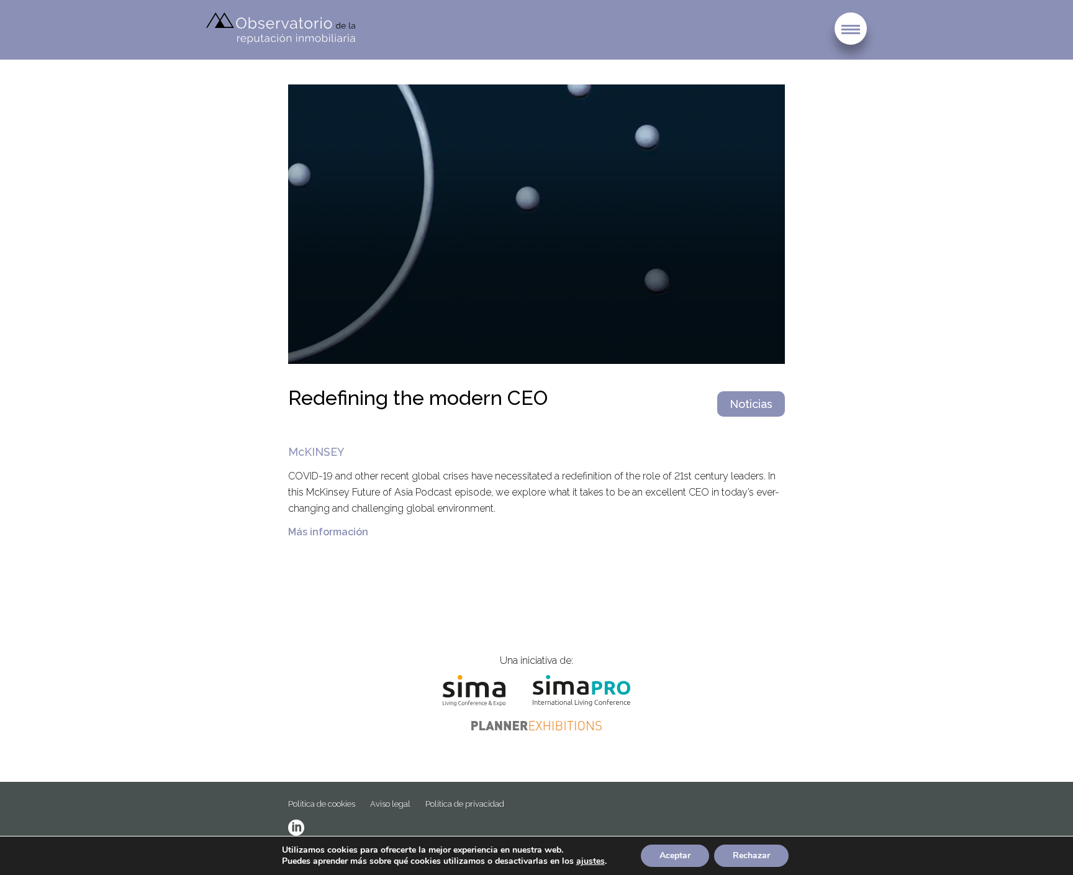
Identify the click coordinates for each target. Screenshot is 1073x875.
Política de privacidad (464, 804)
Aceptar (674, 855)
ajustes (590, 861)
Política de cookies (321, 804)
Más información (328, 532)
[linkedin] (296, 828)
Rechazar (751, 855)
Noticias (751, 403)
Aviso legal (390, 804)
